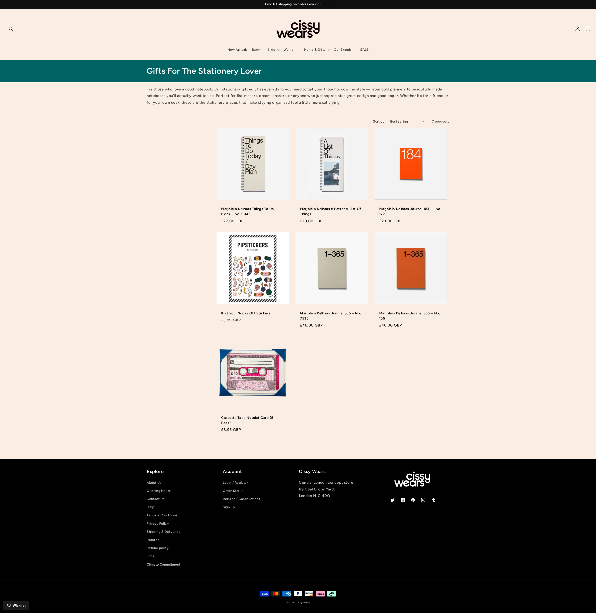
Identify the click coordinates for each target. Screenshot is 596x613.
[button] (11, 29)
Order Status (233, 491)
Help (150, 507)
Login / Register (235, 483)
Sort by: (379, 121)
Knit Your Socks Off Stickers (245, 313)
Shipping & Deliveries (163, 532)
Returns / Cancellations (241, 499)
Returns (153, 540)
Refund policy (158, 548)
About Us (154, 483)
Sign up (229, 507)
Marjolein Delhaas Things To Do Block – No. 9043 (247, 211)
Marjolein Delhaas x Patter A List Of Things (330, 211)
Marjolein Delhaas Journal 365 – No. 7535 (330, 315)
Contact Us (156, 499)
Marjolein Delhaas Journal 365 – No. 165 (409, 315)
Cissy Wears (303, 602)
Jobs (150, 556)
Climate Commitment (163, 564)
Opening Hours (159, 491)
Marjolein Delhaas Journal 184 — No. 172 (410, 211)
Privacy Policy (158, 524)
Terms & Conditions (162, 515)
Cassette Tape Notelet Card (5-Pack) (248, 420)
